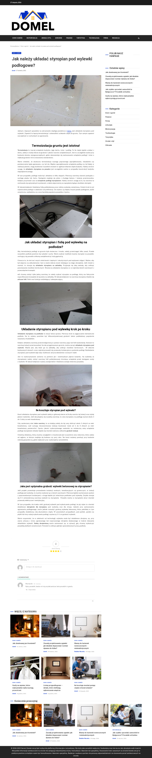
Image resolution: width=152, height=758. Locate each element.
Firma (106, 38)
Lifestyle (108, 125)
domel (14, 70)
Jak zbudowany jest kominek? (24, 626)
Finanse (69, 38)
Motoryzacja (32, 38)
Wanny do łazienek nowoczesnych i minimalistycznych (86, 626)
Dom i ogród (17, 38)
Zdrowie (58, 38)
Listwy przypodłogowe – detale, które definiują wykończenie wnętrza (55, 668)
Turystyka (81, 38)
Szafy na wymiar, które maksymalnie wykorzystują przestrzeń (24, 668)
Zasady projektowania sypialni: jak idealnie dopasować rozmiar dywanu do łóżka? (55, 626)
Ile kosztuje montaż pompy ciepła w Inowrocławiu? (86, 668)
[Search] (138, 38)
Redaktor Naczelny (79, 651)
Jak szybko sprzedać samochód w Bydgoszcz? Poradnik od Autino (126, 715)
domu (69, 131)
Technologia (94, 38)
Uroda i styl (46, 38)
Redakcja (116, 38)
